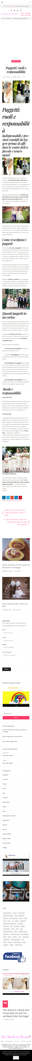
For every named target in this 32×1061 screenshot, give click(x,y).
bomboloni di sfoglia (8, 915)
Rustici (5, 829)
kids (4, 793)
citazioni (5, 918)
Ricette (5, 825)
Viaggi (5, 847)
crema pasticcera (13, 918)
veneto (5, 942)
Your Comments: (7, 652)
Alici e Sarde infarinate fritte (10, 741)
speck (4, 937)
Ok (16, 1057)
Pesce (4, 807)
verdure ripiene (17, 942)
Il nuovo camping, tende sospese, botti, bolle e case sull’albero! (15, 522)
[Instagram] (20, 10)
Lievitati (5, 797)
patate (12, 929)
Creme (5, 784)
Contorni (5, 779)
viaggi (24, 942)
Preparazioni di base (9, 816)
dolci (4, 921)
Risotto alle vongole (8, 755)
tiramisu (15, 937)
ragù (21, 929)
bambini (15, 913)
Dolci (4, 788)
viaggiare (5, 945)
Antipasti (5, 775)
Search (16, 718)
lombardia (20, 923)
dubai (8, 921)
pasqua (22, 926)
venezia (10, 942)
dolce (25, 918)
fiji (12, 921)
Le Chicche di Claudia (24, 1044)
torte (23, 939)
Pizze (4, 811)
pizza (17, 929)
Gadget (29, 1041)
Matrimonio (9, 18)
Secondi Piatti (7, 834)
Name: (4, 630)
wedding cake (18, 945)
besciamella (21, 913)
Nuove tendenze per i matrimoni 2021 (12, 736)
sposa (9, 937)
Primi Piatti (6, 820)
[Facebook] (11, 10)
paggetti (19, 500)
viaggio (11, 945)
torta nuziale (26, 937)
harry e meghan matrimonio (9, 923)
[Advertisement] (16, 40)
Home (3, 18)
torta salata (6, 939)
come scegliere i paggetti (9, 500)
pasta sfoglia (6, 929)
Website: (4, 644)
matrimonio (6, 926)
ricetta (15, 931)
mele (11, 926)
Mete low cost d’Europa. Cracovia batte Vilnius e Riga (15, 512)
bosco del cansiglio (19, 915)
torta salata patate (15, 939)
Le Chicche (7, 77)
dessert (21, 918)
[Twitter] (14, 10)
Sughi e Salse (7, 838)
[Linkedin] (17, 10)
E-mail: (4, 637)
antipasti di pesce (7, 913)
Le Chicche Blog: (9, 6)
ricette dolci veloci (15, 934)
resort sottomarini (7, 931)
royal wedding (24, 934)
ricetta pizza (6, 934)
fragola (16, 921)
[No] (30, 1055)
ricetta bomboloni (23, 931)
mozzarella (16, 926)
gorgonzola (23, 921)
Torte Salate (6, 843)
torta (20, 937)
